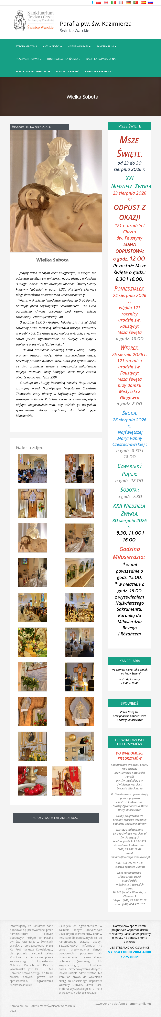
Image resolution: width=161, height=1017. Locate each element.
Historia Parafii (78, 46)
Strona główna (26, 46)
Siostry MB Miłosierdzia (32, 71)
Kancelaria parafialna (100, 59)
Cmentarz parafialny (99, 71)
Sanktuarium (105, 46)
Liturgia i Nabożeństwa (63, 59)
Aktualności (51, 46)
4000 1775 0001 (136, 954)
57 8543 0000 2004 (124, 952)
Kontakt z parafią (67, 71)
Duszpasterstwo (27, 59)
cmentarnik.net (140, 1003)
